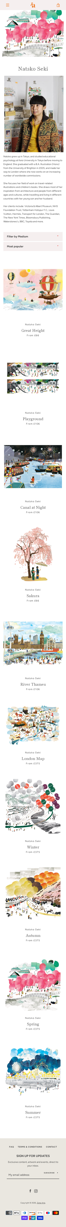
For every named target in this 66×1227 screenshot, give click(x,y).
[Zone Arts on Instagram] (36, 1190)
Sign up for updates (33, 1156)
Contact (51, 1147)
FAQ (11, 1147)
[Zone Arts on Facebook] (30, 1190)
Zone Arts (41, 1203)
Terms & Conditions (30, 1147)
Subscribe (49, 1173)
